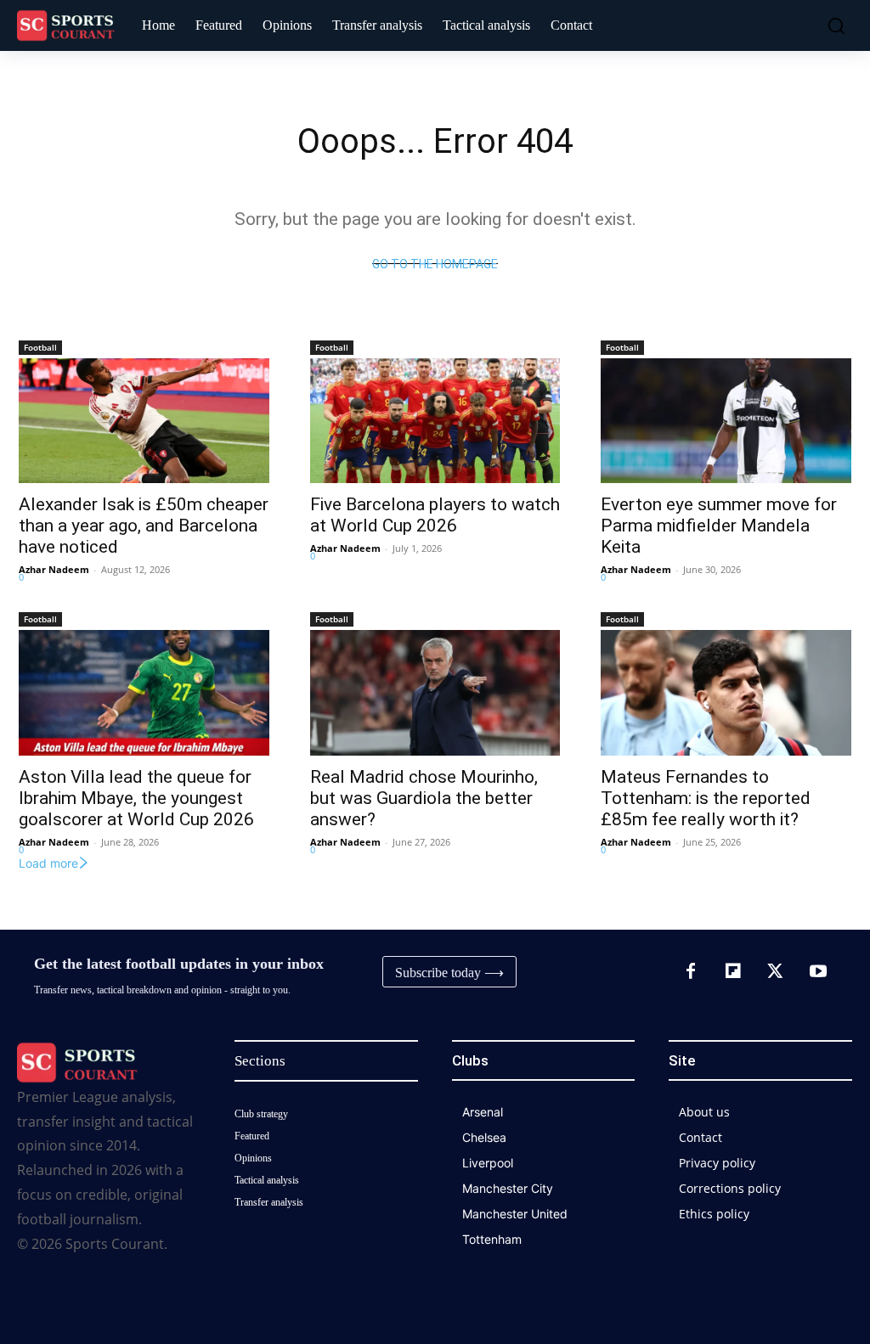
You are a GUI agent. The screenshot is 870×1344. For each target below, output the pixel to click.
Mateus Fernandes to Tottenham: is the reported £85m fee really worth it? (706, 798)
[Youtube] (818, 972)
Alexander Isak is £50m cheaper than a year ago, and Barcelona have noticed (143, 525)
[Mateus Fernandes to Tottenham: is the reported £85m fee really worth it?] (726, 692)
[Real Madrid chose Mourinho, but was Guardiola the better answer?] (435, 692)
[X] (776, 972)
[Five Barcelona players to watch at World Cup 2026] (435, 420)
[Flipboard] (733, 972)
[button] (832, 25)
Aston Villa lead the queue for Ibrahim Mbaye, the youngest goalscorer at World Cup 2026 (136, 798)
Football (40, 347)
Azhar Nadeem (54, 569)
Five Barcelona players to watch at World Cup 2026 (435, 515)
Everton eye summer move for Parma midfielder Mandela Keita (719, 525)
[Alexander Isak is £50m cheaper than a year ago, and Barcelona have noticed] (144, 420)
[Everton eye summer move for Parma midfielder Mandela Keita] (726, 420)
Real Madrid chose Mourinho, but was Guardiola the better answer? (424, 798)
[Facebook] (691, 972)
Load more (48, 863)
